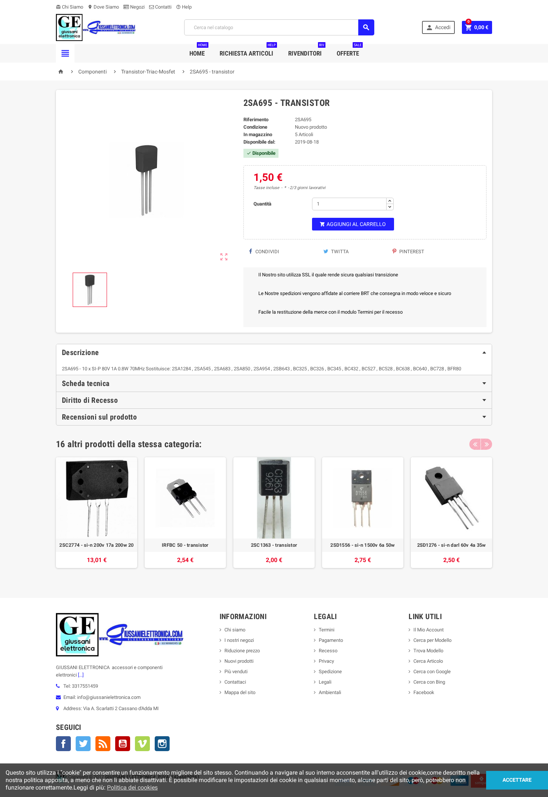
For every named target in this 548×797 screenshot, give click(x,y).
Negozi (137, 7)
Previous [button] (475, 444)
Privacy (326, 661)
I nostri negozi (239, 640)
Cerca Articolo (428, 661)
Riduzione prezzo (242, 650)
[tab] (274, 352)
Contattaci (235, 682)
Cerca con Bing (429, 682)
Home (198, 50)
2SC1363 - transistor (274, 545)
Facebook (63, 743)
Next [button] (486, 444)
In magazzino (257, 134)
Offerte (349, 50)
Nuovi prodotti (238, 661)
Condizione (255, 127)
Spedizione (330, 671)
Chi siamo (234, 630)
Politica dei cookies (132, 787)
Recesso (328, 650)
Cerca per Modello (432, 640)
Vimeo (142, 743)
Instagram (162, 743)
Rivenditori (306, 50)
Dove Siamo (103, 7)
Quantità (262, 204)
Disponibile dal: (259, 142)
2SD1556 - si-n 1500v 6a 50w (362, 545)
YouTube (122, 743)
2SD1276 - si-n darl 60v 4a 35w (451, 545)
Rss (102, 743)
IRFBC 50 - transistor (185, 545)
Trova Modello (428, 650)
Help (184, 7)
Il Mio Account (428, 630)
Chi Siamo (69, 7)
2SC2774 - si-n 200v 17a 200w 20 (96, 545)
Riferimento (255, 119)
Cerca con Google (432, 671)
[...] (80, 675)
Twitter (83, 743)
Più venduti (236, 671)
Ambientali (330, 692)
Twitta (339, 251)
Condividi (266, 251)
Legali (325, 682)
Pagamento (331, 640)
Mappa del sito (239, 692)
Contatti (162, 7)
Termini (326, 630)
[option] (96, 516)
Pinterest (411, 251)
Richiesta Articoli (248, 50)
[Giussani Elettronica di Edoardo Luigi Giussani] (96, 27)
